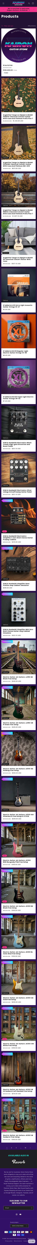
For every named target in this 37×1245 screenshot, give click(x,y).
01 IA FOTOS (8, 65)
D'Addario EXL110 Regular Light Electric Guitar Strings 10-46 (15, 352)
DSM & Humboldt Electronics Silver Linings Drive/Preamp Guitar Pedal (17, 491)
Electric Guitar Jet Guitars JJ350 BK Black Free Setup (18, 678)
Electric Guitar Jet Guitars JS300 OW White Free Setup (18, 1044)
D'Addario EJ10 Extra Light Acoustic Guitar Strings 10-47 (17, 306)
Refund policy (31, 1238)
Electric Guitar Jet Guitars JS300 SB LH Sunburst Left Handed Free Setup (18, 1090)
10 (25, 1148)
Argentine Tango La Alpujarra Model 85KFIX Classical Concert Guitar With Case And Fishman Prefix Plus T (18, 211)
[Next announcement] (34, 9)
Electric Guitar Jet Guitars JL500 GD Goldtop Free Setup (18, 769)
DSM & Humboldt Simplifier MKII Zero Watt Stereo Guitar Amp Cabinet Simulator (18, 631)
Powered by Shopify (21, 1238)
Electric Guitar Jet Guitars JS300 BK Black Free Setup (18, 907)
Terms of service (18, 1241)
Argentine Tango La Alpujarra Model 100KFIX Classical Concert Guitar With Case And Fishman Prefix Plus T (18, 116)
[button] (3, 3)
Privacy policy (8, 1241)
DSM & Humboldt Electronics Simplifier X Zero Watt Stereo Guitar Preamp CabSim (18, 537)
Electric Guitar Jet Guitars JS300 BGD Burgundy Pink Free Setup (17, 861)
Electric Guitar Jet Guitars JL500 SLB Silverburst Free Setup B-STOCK (18, 815)
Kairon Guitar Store (11, 1238)
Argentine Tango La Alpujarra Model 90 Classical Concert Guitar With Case (18, 259)
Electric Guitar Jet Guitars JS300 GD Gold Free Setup (18, 999)
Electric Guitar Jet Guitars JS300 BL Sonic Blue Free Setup (18, 953)
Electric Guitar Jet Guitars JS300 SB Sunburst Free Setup (18, 1136)
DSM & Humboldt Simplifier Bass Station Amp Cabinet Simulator (16, 584)
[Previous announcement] (3, 9)
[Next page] (30, 1148)
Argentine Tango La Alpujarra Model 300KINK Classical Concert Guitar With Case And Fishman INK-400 (18, 164)
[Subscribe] (31, 1208)
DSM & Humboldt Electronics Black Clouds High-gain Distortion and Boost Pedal (17, 444)
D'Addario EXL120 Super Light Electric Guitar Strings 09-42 (18, 397)
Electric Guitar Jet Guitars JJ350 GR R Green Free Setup (18, 724)
